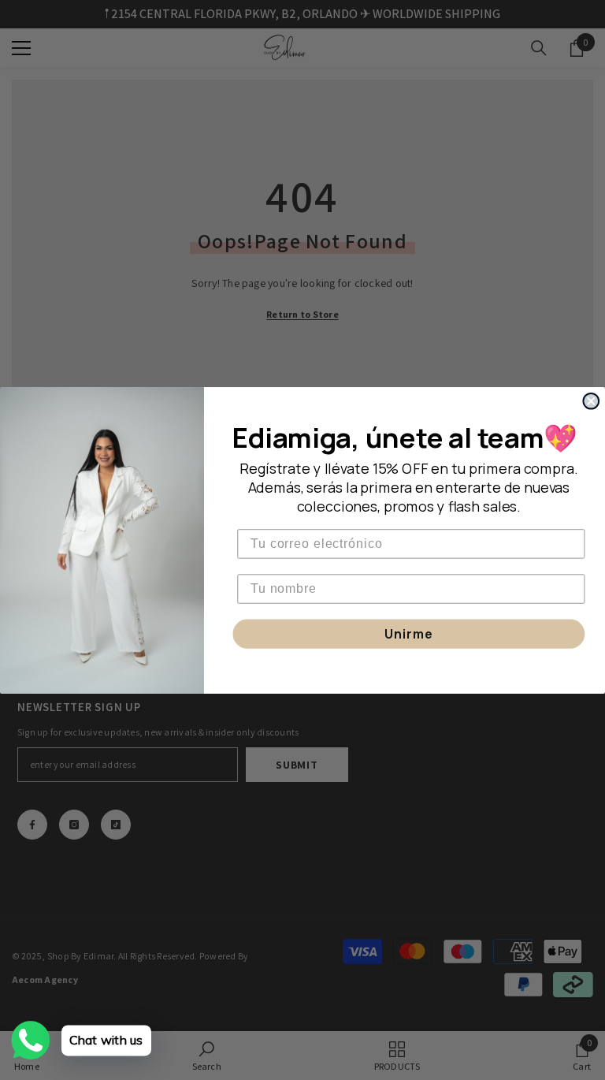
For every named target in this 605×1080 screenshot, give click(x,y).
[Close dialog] (591, 400)
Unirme (408, 633)
